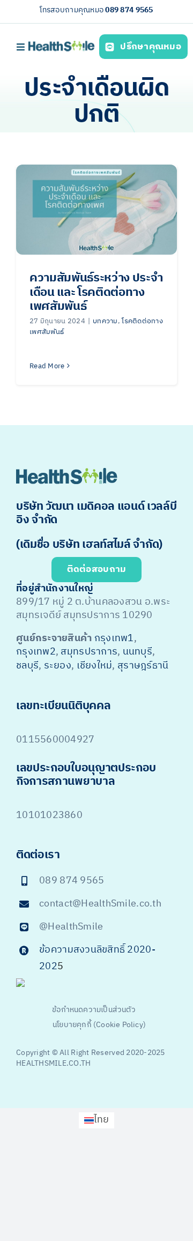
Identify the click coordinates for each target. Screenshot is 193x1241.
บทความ (105, 321)
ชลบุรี (27, 666)
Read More (46, 366)
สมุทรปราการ (89, 652)
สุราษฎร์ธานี (142, 666)
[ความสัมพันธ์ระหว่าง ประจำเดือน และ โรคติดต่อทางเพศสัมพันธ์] (96, 210)
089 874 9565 (129, 10)
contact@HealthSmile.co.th (100, 904)
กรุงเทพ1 (114, 638)
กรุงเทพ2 (36, 652)
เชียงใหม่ (95, 666)
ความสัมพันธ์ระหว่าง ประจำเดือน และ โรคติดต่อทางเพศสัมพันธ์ (95, 292)
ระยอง (57, 666)
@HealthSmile (71, 927)
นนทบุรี (137, 652)
